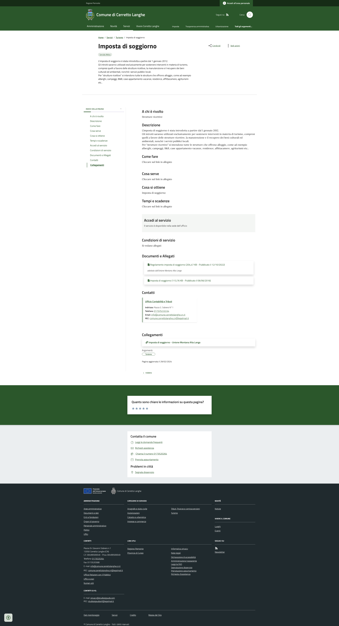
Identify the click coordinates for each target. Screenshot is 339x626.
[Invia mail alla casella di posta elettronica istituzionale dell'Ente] (105, 566)
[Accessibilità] (8, 618)
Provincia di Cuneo (135, 553)
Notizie (218, 508)
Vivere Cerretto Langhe (147, 26)
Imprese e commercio (136, 521)
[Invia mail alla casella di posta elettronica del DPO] (102, 598)
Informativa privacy (179, 548)
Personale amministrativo (95, 525)
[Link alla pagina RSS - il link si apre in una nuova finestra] (227, 14)
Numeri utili (89, 583)
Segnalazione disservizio (181, 567)
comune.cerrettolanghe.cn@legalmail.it (169, 318)
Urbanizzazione (221, 26)
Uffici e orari (89, 578)
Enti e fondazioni (91, 517)
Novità (113, 26)
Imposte (175, 26)
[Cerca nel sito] (248, 15)
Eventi (217, 530)
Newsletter (220, 552)
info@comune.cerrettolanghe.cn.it (168, 315)
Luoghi (218, 526)
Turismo (119, 37)
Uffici (86, 534)
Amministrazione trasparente (184, 560)
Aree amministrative (93, 508)
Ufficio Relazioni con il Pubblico (97, 574)
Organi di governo (91, 521)
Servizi (126, 26)
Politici (86, 529)
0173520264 (98, 558)
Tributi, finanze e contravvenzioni (185, 508)
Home (101, 37)
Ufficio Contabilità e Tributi (158, 301)
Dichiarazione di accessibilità (183, 557)
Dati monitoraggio (91, 615)
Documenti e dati (91, 513)
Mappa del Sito (155, 615)
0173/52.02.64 (161, 311)
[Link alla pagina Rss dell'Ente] (216, 548)
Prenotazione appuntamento (183, 570)
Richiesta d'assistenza (180, 574)
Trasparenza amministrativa (197, 26)
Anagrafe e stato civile (137, 508)
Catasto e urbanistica (136, 517)
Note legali (176, 553)
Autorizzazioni (133, 513)
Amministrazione (95, 26)
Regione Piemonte (93, 3)
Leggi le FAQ (176, 564)
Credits (133, 615)
